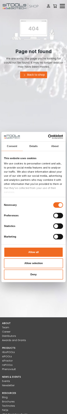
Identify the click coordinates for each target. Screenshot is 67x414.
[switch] (58, 215)
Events (6, 381)
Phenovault (9, 369)
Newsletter (8, 385)
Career (6, 331)
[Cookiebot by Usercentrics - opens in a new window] (48, 136)
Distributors (9, 336)
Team (5, 327)
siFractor (7, 360)
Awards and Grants (14, 340)
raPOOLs (7, 365)
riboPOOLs (8, 352)
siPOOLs (7, 356)
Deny (33, 274)
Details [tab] (33, 146)
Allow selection (33, 263)
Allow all (33, 252)
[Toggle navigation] (62, 6)
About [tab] (55, 146)
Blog (5, 397)
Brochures (8, 401)
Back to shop (35, 75)
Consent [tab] (12, 146)
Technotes (8, 406)
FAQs (5, 410)
